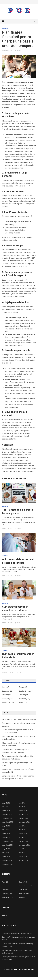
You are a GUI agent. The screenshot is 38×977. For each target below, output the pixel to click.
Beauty (21, 687)
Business (5, 28)
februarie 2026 (7, 814)
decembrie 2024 (7, 841)
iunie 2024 (5, 853)
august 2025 (6, 826)
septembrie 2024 (24, 845)
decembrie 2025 (7, 818)
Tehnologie (6, 702)
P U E (6, 969)
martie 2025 (23, 833)
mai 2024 (22, 853)
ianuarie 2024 (23, 860)
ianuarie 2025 (23, 837)
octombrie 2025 (7, 822)
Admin (19, 50)
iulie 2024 (22, 849)
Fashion (22, 695)
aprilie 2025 (6, 833)
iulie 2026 (22, 803)
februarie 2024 (7, 860)
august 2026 (6, 803)
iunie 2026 (5, 807)
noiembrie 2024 (24, 841)
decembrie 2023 (7, 864)
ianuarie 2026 (23, 814)
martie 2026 (23, 810)
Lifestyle (5, 699)
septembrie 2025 (24, 822)
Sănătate (22, 699)
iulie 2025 (22, 826)
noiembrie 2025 (24, 818)
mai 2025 (22, 830)
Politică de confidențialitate (24, 969)
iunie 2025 (5, 830)
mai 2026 (22, 807)
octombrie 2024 (7, 845)
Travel (21, 702)
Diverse (5, 695)
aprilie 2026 (6, 810)
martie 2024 (23, 856)
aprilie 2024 (6, 856)
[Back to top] (32, 971)
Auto (3, 687)
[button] (3, 2)
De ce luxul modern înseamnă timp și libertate (19, 719)
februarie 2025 (7, 837)
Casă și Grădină (25, 691)
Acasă (6, 915)
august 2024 (6, 849)
